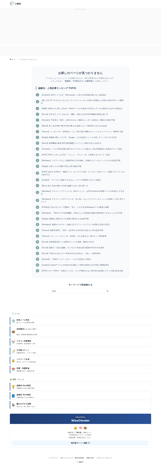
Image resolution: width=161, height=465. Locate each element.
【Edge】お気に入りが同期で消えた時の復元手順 (61, 166)
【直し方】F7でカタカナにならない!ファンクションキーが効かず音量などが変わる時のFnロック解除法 (82, 101)
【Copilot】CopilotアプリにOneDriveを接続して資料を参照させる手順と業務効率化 (75, 265)
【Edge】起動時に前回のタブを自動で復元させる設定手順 (65, 218)
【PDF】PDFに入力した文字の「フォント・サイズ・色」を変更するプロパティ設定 (75, 154)
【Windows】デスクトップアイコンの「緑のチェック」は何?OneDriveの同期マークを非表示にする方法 (82, 192)
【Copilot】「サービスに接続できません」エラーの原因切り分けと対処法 (71, 180)
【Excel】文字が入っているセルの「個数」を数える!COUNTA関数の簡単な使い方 (74, 114)
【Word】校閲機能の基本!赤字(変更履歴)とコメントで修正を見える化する (71, 143)
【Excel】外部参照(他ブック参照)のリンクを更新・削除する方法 (67, 241)
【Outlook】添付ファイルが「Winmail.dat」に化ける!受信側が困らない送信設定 (73, 95)
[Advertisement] (80, 27)
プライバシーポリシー (104, 458)
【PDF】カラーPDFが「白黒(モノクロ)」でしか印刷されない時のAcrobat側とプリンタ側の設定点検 (82, 270)
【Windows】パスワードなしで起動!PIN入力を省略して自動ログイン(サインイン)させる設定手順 (80, 160)
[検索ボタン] (107, 291)
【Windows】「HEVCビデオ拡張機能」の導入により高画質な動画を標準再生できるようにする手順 (81, 213)
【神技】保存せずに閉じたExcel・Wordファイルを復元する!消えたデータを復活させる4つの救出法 (81, 108)
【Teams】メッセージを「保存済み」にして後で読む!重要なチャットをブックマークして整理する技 (82, 131)
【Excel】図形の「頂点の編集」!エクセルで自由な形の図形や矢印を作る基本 (72, 247)
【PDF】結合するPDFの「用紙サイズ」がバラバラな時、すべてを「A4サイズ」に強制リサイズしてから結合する (83, 173)
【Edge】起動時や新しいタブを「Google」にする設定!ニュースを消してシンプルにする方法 (79, 137)
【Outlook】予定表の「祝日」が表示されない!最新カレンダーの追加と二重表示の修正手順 (78, 120)
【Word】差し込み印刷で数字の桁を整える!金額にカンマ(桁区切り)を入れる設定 (74, 125)
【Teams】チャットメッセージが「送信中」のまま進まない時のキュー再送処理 (73, 236)
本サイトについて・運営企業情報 (72, 458)
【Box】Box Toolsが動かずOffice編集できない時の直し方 (64, 185)
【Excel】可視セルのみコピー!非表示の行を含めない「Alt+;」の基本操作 (71, 253)
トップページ (53, 458)
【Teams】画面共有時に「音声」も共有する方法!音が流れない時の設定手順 (72, 230)
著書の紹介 (90, 458)
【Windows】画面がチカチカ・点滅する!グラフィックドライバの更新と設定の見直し (76, 224)
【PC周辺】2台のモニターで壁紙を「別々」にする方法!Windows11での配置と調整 (75, 207)
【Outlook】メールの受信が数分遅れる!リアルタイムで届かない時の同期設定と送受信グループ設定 (81, 149)
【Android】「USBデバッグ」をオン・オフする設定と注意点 (66, 259)
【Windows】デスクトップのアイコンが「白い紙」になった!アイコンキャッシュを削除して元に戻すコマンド (83, 200)
